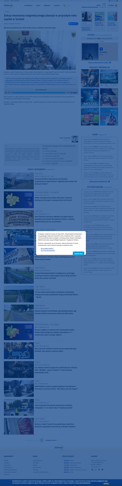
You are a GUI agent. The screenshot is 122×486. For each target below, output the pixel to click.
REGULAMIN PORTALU (47, 248)
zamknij (106, 483)
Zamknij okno (78, 253)
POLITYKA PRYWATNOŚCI (48, 250)
